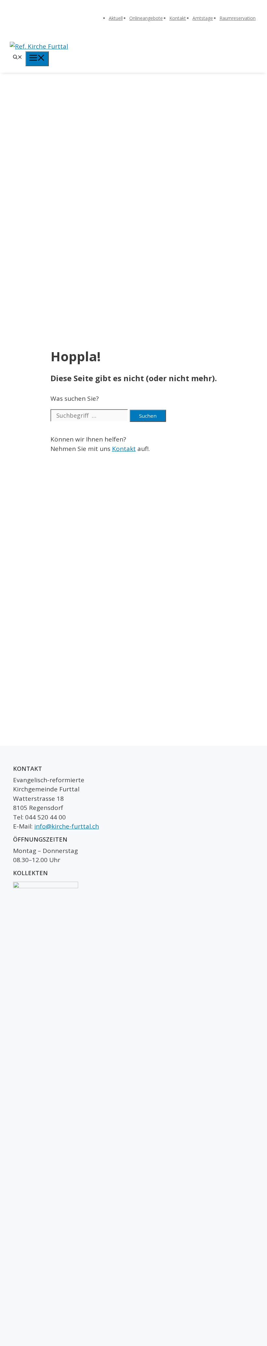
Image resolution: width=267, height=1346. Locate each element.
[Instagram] (260, 19)
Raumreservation (237, 18)
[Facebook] (260, 8)
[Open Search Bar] (17, 57)
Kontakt (177, 18)
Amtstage (202, 18)
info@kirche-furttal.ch (66, 826)
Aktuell (116, 18)
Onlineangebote (146, 18)
